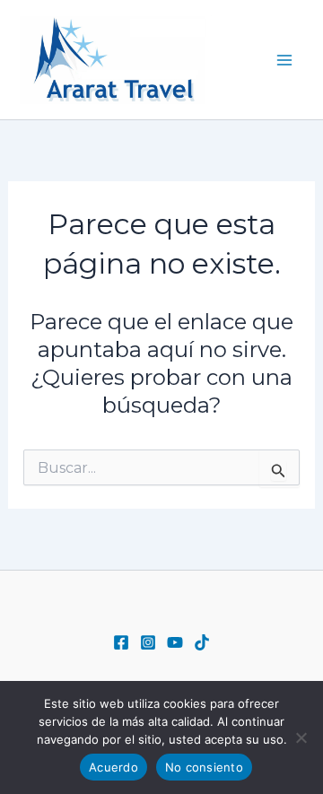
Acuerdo (113, 767)
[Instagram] (148, 642)
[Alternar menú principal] (285, 60)
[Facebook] (121, 642)
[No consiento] (301, 737)
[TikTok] (202, 642)
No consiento (204, 767)
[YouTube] (175, 642)
